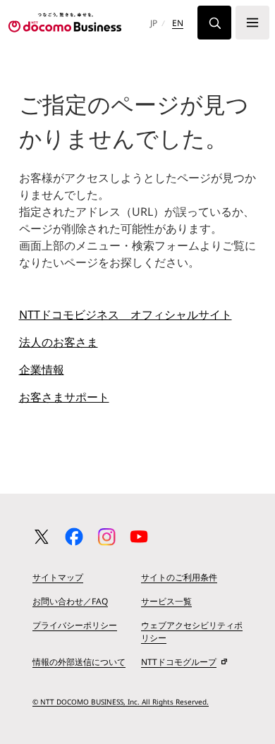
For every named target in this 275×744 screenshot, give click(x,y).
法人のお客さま (58, 342)
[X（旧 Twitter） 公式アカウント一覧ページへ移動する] (41, 536)
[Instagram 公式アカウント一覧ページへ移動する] (106, 536)
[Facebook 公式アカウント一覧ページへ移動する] (74, 536)
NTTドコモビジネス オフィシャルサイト (125, 314)
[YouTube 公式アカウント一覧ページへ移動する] (139, 536)
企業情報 (41, 369)
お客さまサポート (64, 397)
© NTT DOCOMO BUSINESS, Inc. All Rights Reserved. (120, 702)
